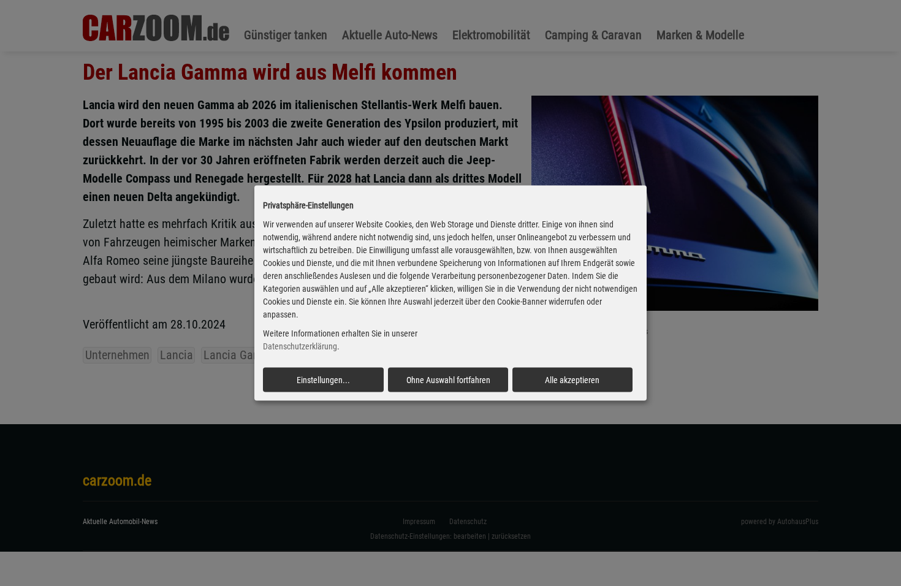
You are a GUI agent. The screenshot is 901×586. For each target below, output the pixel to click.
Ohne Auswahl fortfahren (448, 379)
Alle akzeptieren (572, 379)
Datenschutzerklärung (300, 346)
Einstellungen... (323, 379)
